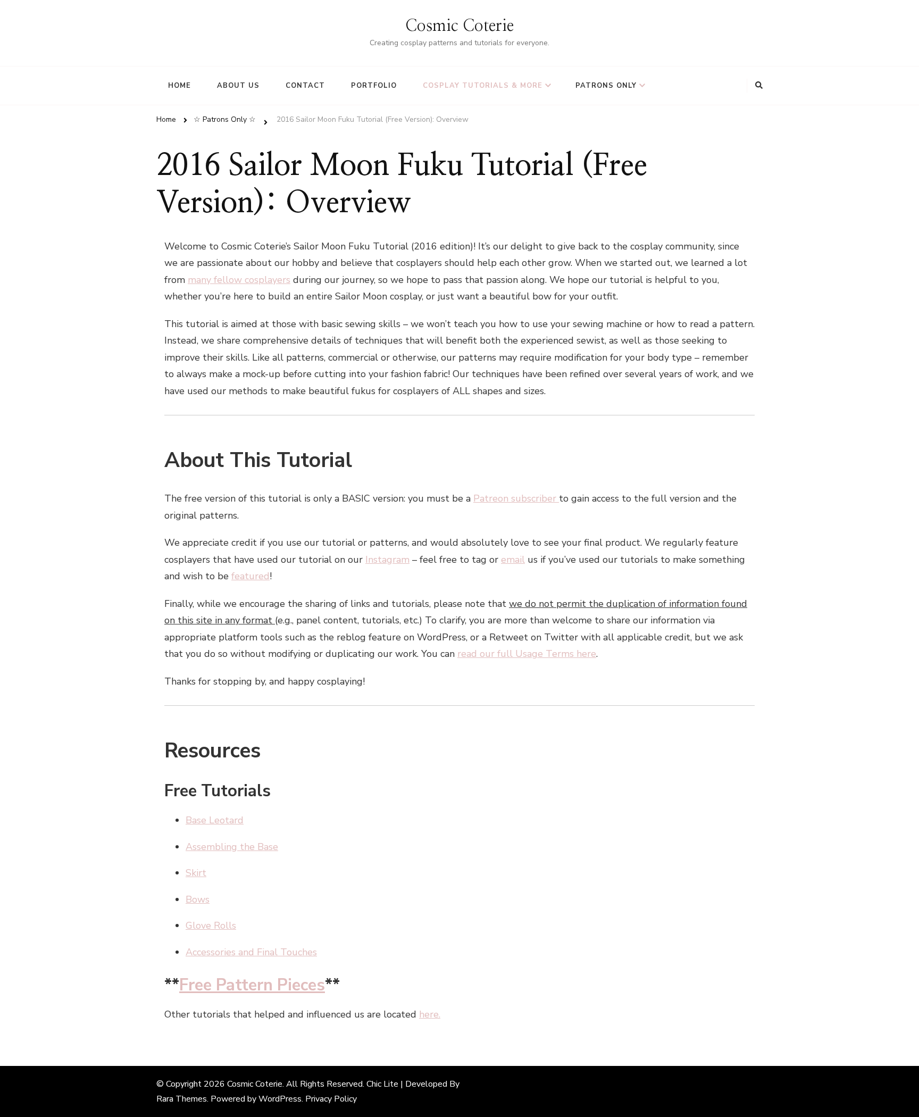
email (513, 559)
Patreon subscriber (516, 498)
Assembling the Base (232, 846)
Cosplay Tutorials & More (482, 85)
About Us (238, 85)
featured (250, 576)
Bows (198, 899)
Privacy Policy (331, 1099)
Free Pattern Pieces (252, 985)
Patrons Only (606, 85)
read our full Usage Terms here (526, 653)
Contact (305, 85)
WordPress (280, 1099)
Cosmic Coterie (459, 26)
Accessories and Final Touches (251, 952)
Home (179, 85)
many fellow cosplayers (239, 279)
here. (429, 1014)
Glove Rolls (211, 925)
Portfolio (374, 85)
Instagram (387, 559)
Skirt (196, 872)
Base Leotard (215, 820)
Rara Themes (181, 1099)
